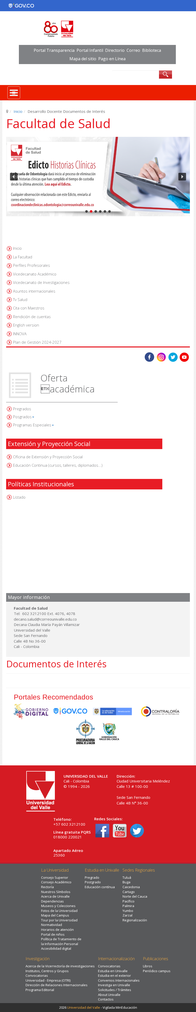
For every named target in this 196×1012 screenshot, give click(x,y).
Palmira (128, 905)
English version (26, 325)
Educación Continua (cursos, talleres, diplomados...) (58, 465)
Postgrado (93, 882)
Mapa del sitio (82, 59)
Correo (133, 50)
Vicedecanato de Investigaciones (41, 282)
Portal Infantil (90, 50)
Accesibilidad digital (56, 948)
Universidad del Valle (83, 1007)
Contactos (106, 999)
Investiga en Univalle (114, 985)
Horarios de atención (57, 929)
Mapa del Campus (55, 915)
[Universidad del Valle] (98, 29)
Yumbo (127, 910)
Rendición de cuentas (32, 316)
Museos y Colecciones (58, 905)
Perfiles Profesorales (31, 265)
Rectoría (47, 887)
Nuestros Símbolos (55, 891)
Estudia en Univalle (113, 971)
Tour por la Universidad (59, 920)
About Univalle (109, 994)
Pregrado (92, 877)
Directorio (115, 50)
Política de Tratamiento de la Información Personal (61, 941)
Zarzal (127, 915)
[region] (98, 176)
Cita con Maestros (28, 307)
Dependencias (52, 901)
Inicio (18, 111)
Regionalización (134, 920)
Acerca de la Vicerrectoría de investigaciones (60, 966)
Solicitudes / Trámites (114, 989)
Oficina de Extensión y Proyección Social (48, 456)
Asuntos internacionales (34, 291)
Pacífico (128, 901)
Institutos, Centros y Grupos (47, 971)
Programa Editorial (40, 989)
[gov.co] (21, 5)
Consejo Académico (56, 882)
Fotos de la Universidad (59, 910)
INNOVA (20, 333)
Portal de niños (53, 934)
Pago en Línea (112, 59)
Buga (126, 882)
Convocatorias (37, 975)
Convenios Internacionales (119, 980)
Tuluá (126, 877)
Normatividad (51, 924)
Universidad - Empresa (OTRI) (48, 980)
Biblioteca (151, 50)
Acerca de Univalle (55, 896)
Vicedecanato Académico (34, 273)
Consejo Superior (54, 877)
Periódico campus (156, 971)
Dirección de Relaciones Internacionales (57, 985)
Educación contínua (100, 887)
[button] (98, 176)
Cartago (128, 891)
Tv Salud (20, 299)
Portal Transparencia (54, 50)
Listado (19, 497)
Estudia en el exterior (114, 975)
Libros (147, 966)
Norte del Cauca (134, 896)
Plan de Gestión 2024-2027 (37, 342)
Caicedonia (131, 887)
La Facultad (22, 256)
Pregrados (22, 408)
